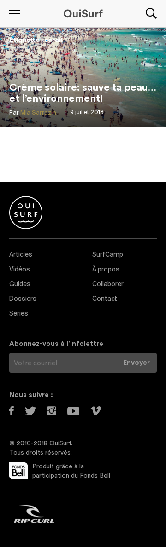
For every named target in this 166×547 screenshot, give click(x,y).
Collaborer (108, 284)
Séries (18, 314)
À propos (105, 269)
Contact (104, 299)
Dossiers (22, 299)
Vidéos (19, 269)
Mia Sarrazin (38, 112)
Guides (19, 284)
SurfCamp (107, 255)
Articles (20, 255)
